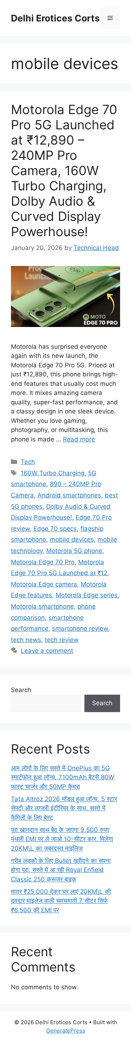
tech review (62, 639)
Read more (79, 439)
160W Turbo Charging (52, 473)
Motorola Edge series (87, 595)
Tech (28, 461)
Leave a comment (47, 650)
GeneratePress (65, 1030)
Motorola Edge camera (44, 584)
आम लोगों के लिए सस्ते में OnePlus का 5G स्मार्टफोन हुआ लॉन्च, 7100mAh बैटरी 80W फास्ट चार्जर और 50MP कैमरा (62, 777)
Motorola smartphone (42, 606)
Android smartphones (69, 495)
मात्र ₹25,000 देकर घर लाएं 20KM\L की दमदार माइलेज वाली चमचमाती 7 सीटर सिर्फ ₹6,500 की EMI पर (61, 901)
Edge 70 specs (55, 528)
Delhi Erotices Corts (55, 18)
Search (21, 690)
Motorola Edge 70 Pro (43, 562)
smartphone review (80, 628)
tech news (26, 639)
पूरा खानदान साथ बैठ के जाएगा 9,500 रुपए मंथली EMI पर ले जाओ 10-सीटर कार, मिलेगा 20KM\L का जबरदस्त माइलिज (62, 839)
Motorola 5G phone (74, 550)
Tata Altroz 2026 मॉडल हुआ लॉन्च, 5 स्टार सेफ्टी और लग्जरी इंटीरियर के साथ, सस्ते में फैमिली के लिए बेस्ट (64, 808)
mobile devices (72, 539)
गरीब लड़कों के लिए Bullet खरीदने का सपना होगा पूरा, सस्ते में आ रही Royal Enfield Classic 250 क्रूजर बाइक (61, 870)
